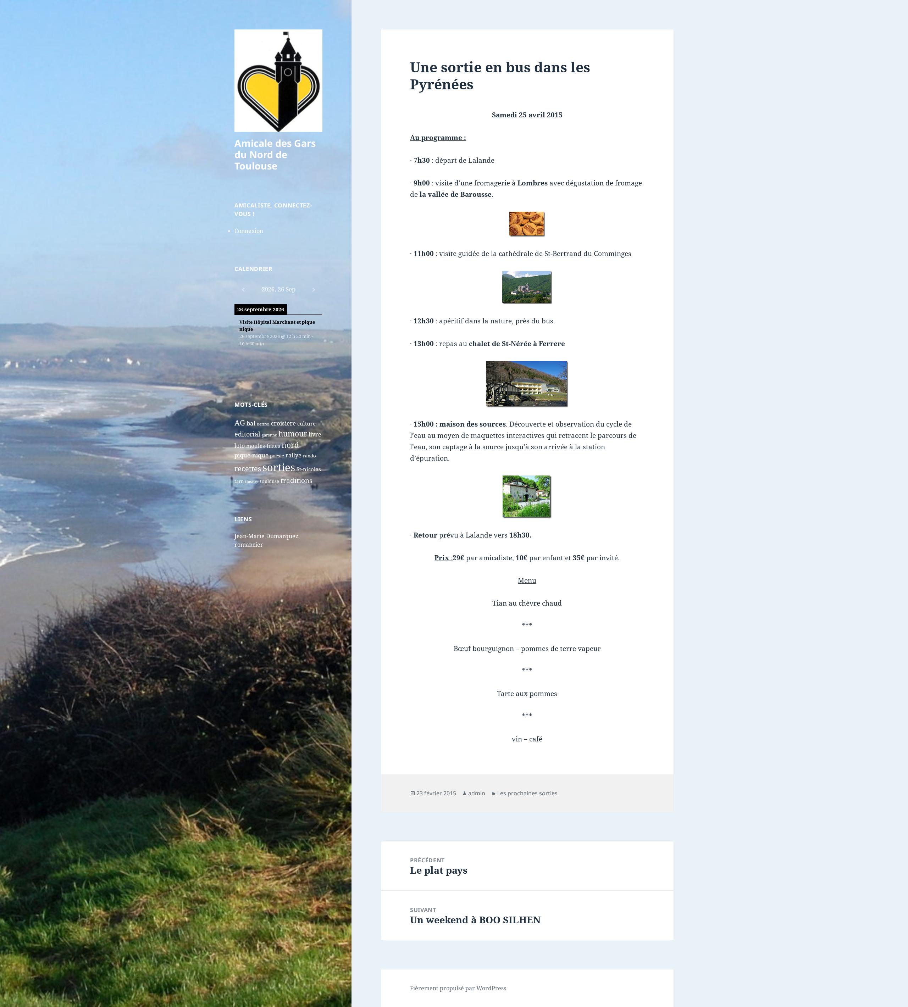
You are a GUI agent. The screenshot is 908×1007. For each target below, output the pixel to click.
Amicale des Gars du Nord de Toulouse (275, 154)
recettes (247, 468)
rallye (293, 455)
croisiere (283, 423)
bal (251, 423)
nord (290, 445)
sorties (278, 467)
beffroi (263, 424)
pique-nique (251, 455)
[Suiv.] (313, 289)
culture (306, 423)
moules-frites (263, 446)
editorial (247, 434)
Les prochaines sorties (527, 793)
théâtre (252, 481)
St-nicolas (309, 469)
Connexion (248, 231)
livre (315, 434)
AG (239, 423)
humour (292, 434)
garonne (269, 435)
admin (476, 793)
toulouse (269, 481)
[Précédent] (243, 289)
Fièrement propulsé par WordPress (458, 988)
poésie (277, 455)
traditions (296, 480)
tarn (239, 481)
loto (239, 446)
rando (309, 455)
